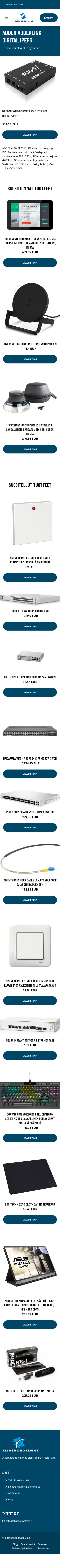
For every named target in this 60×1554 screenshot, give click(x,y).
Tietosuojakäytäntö (23, 1548)
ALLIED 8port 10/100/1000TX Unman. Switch (30, 677)
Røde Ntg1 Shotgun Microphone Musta (30, 1391)
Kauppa (48, 17)
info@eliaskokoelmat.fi (13, 4)
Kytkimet (34, 48)
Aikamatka (14, 1493)
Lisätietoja (30, 134)
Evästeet (43, 1544)
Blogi (11, 1499)
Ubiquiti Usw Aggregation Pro (30, 611)
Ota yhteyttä (28, 1544)
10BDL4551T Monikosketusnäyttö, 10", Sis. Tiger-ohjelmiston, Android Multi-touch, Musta (30, 243)
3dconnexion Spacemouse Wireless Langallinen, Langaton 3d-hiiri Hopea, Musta (30, 429)
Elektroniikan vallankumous (24, 1486)
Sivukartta (43, 1548)
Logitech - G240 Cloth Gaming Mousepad (30, 1204)
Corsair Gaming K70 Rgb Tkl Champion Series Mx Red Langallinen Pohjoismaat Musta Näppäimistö (30, 1118)
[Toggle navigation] (6, 17)
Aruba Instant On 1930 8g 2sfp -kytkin (30, 1040)
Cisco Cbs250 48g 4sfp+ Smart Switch (30, 812)
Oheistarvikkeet (15, 48)
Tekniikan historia (18, 1480)
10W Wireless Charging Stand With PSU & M (30, 344)
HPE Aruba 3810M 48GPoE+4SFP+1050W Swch (30, 758)
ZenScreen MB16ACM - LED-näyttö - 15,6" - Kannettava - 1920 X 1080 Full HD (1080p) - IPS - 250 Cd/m (30, 1305)
